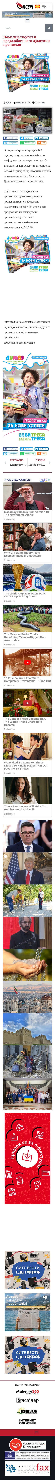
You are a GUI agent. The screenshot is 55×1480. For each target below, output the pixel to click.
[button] (27, 20)
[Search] (49, 28)
